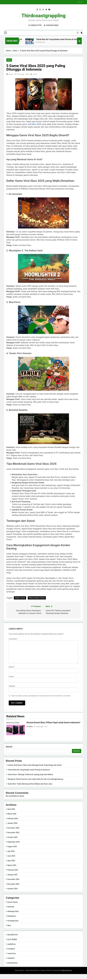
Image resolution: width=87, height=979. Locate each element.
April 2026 (11, 809)
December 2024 (13, 879)
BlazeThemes (67, 970)
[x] (43, 9)
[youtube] (49, 9)
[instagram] (40, 9)
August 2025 (12, 847)
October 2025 (12, 837)
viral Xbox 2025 (34, 124)
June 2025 (11, 856)
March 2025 (11, 865)
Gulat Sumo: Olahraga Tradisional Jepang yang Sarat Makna (30, 774)
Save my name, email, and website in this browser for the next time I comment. (41, 696)
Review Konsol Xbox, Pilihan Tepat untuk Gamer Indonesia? (53, 722)
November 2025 (13, 833)
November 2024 (13, 884)
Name (12, 667)
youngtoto (11, 949)
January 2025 (12, 875)
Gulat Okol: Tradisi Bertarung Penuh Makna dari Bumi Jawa (30, 784)
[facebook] (37, 9)
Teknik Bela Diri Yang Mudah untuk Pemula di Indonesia (47, 39)
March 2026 (11, 814)
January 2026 (12, 823)
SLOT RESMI (12, 939)
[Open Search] (78, 33)
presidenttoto (12, 963)
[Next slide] (81, 2)
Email (11, 676)
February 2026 (12, 819)
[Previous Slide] (78, 2)
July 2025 (10, 851)
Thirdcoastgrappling (43, 15)
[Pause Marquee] (79, 40)
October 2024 (12, 889)
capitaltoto (11, 944)
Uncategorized (12, 921)
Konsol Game (12, 902)
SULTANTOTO (12, 935)
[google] (46, 9)
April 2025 (11, 861)
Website (12, 686)
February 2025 (12, 870)
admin (11, 74)
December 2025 (13, 828)
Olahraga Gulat (12, 911)
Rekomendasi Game (37, 598)
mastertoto (11, 953)
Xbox (9, 60)
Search (9, 746)
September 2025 (13, 842)
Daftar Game (20, 598)
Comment (13, 639)
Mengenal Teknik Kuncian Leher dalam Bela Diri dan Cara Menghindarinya (43, 2)
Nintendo (10, 907)
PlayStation (11, 916)
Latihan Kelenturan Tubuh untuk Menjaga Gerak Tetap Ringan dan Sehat (35, 765)
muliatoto (11, 958)
